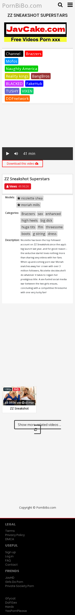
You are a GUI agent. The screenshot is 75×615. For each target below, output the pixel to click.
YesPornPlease (16, 611)
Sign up (10, 552)
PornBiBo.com (22, 5)
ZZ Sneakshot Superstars (19, 410)
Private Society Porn (19, 586)
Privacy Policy (15, 535)
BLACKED (14, 83)
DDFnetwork (17, 98)
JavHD (9, 578)
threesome (54, 227)
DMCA (9, 539)
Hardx (9, 607)
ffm (40, 227)
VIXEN (27, 91)
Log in (9, 556)
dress (52, 233)
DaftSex (11, 602)
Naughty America (21, 68)
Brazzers (33, 53)
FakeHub (34, 83)
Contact (11, 565)
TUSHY (12, 91)
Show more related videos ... (39, 424)
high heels (29, 220)
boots (25, 233)
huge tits (28, 227)
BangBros (41, 76)
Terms (10, 531)
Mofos (11, 61)
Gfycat (10, 598)
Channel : (14, 53)
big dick (46, 220)
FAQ (8, 560)
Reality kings (17, 76)
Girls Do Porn (14, 582)
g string (39, 233)
